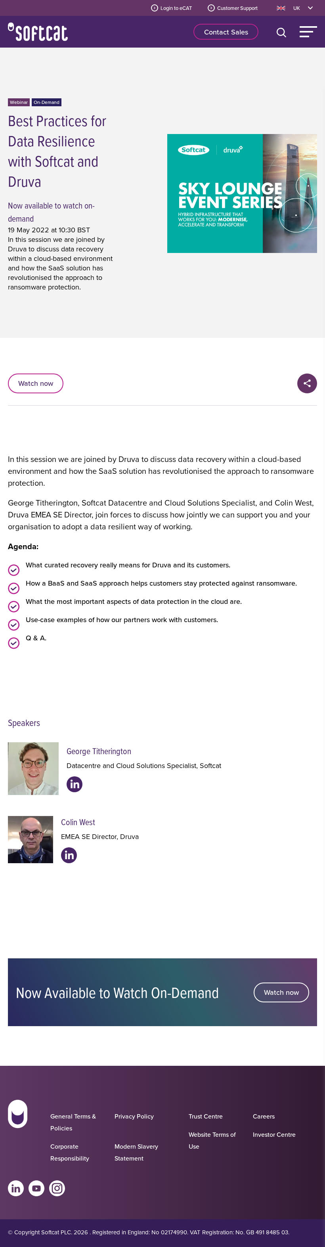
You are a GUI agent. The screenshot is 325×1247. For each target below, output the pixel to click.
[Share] (307, 383)
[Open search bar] (283, 31)
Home (38, 32)
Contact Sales (226, 32)
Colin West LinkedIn (69, 855)
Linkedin (16, 1188)
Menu (308, 31)
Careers (264, 1116)
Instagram (57, 1188)
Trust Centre (206, 1116)
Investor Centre (274, 1134)
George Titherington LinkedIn (74, 784)
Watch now (35, 383)
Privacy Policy (134, 1116)
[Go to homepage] (17, 1133)
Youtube (36, 1188)
